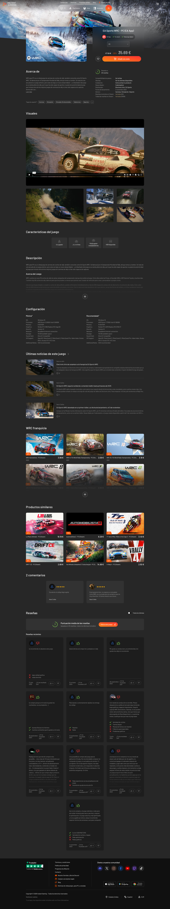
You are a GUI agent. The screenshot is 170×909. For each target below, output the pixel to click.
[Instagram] (113, 868)
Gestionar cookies (31, 897)
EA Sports (128, 87)
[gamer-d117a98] (112, 643)
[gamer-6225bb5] (72, 751)
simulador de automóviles (63, 102)
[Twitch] (134, 868)
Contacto (58, 872)
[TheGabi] (32, 697)
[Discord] (100, 868)
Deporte (131, 92)
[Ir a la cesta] (157, 3)
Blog (94, 2)
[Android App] (123, 884)
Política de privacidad (62, 865)
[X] (107, 868)
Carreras (118, 92)
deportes (86, 102)
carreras (41, 102)
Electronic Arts (120, 87)
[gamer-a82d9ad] (72, 697)
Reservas (73, 2)
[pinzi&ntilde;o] (112, 751)
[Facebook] (120, 868)
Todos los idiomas (138, 613)
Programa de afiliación (62, 869)
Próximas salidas (84, 2)
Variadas (118, 94)
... (92, 102)
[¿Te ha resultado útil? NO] (58, 683)
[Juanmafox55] (72, 643)
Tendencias (64, 2)
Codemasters (119, 85)
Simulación (125, 92)
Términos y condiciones (62, 862)
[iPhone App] (109, 884)
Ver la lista (118, 78)
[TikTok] (141, 868)
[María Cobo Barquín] (112, 697)
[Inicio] (9, 4)
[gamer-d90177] (72, 805)
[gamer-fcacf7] (32, 751)
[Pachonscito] (52, 587)
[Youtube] (127, 868)
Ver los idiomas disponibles (123, 80)
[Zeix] (92, 587)
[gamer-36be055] (32, 643)
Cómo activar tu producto (123, 83)
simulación (50, 102)
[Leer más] (44, 770)
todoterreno (77, 102)
